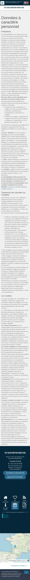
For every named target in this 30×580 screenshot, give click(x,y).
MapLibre (24, 560)
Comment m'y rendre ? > (19, 566)
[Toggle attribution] (28, 560)
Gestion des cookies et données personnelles (11, 578)
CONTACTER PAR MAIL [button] (16, 477)
